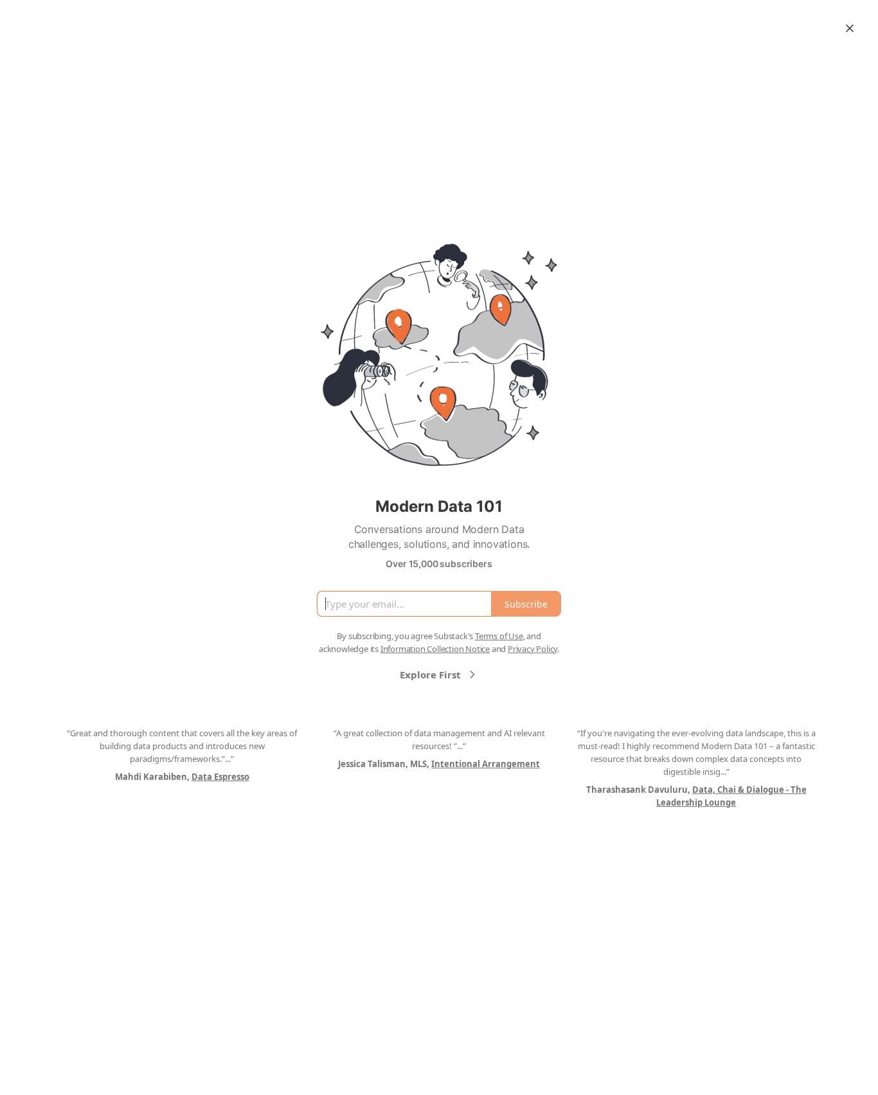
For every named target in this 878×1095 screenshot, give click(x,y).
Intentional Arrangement (485, 764)
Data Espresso (220, 777)
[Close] (850, 28)
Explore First (430, 674)
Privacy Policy (532, 649)
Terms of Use (499, 636)
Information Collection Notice (435, 649)
